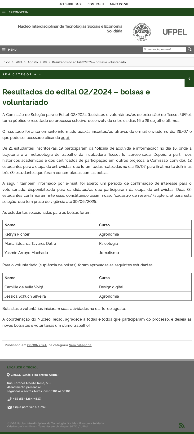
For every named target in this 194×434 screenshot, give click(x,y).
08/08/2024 (37, 345)
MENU (11, 49)
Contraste (96, 4)
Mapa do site (120, 4)
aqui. (65, 137)
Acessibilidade (71, 4)
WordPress (29, 426)
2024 (19, 62)
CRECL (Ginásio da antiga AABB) (34, 374)
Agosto (33, 62)
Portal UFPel (18, 12)
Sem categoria (19, 74)
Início (6, 62)
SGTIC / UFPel (79, 426)
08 (45, 62)
